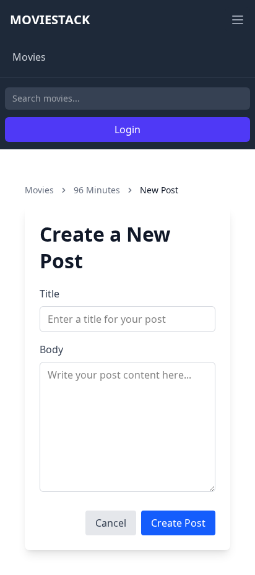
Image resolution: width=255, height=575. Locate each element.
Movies (29, 57)
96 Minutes (97, 190)
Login (127, 129)
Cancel (110, 523)
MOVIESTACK (50, 19)
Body (51, 349)
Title (49, 294)
